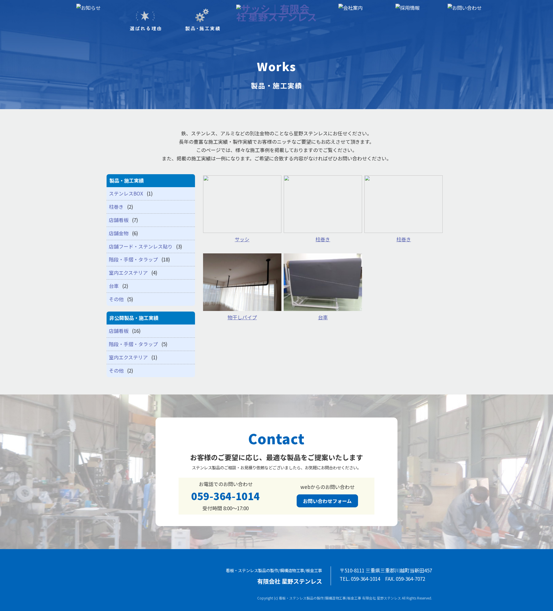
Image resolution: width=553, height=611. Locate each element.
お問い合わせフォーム (327, 500)
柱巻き (116, 206)
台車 (114, 285)
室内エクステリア (128, 272)
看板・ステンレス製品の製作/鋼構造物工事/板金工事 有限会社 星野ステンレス (340, 597)
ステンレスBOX (126, 193)
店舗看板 (118, 219)
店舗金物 (118, 233)
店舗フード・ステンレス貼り (141, 246)
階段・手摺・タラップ (133, 259)
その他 (116, 299)
